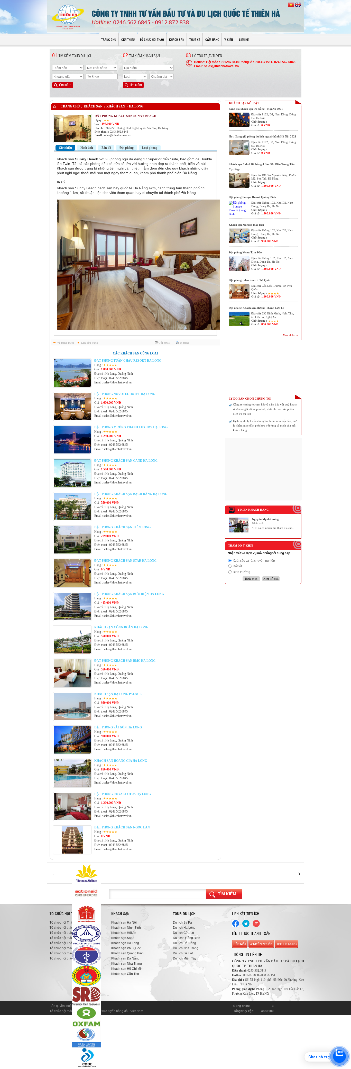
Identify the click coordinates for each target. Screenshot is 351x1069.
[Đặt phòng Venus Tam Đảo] (239, 263)
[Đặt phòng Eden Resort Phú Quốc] (239, 291)
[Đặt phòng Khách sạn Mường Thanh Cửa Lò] (239, 319)
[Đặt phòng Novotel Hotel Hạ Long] (72, 419)
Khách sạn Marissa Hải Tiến (246, 224)
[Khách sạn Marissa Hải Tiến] (239, 236)
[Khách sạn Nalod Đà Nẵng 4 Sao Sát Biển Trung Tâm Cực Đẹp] (239, 180)
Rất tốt (237, 566)
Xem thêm (289, 335)
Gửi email (164, 342)
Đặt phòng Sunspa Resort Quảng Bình (252, 197)
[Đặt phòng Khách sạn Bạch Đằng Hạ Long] (72, 519)
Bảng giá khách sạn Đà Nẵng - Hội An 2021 (256, 108)
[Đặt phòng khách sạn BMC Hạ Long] (72, 686)
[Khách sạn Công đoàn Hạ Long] (72, 652)
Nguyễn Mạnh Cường (265, 519)
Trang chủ (70, 106)
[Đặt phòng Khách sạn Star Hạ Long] (72, 586)
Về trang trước (65, 342)
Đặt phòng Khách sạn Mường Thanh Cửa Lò (256, 307)
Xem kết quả (271, 578)
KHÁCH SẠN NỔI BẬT (244, 103)
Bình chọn (251, 578)
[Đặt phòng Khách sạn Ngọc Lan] (72, 852)
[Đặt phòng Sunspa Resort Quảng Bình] (239, 208)
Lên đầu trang (89, 342)
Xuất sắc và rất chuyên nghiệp (254, 560)
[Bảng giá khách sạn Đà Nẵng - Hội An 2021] (239, 120)
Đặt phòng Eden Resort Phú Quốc (250, 280)
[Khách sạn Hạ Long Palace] (72, 719)
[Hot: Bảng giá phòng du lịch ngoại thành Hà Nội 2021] (239, 147)
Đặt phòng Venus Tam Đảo (245, 252)
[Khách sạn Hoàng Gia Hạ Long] (72, 786)
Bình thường (241, 572)
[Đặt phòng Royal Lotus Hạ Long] (72, 819)
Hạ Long (136, 106)
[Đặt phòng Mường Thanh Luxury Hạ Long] (72, 452)
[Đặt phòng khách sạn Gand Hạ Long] (72, 486)
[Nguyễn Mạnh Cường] (238, 531)
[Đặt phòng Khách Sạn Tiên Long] (72, 552)
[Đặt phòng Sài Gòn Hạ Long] (72, 752)
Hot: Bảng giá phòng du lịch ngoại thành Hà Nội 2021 (262, 136)
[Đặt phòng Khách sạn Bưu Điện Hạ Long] (72, 619)
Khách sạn (93, 106)
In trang (184, 342)
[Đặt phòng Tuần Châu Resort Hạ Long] (72, 386)
